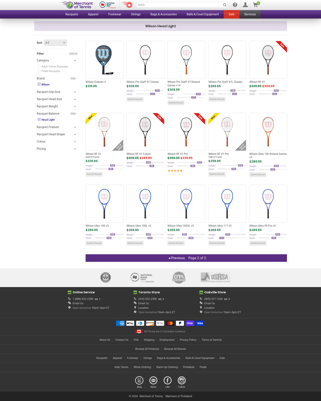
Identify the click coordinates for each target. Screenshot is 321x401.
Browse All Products (147, 349)
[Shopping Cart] (255, 6)
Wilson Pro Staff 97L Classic (225, 81)
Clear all (73, 54)
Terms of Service (212, 339)
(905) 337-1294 (213, 299)
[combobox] (181, 5)
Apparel (117, 358)
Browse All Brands (175, 349)
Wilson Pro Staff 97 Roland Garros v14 (183, 83)
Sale (222, 358)
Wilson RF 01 (257, 81)
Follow (182, 380)
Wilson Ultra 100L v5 (139, 225)
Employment (167, 339)
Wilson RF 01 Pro (177, 153)
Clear (73, 78)
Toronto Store (149, 292)
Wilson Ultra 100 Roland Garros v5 (268, 155)
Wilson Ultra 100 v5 (97, 225)
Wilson (45, 84)
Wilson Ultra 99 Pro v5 (262, 225)
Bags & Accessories (168, 358)
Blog (139, 380)
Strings (147, 358)
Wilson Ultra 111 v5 (220, 225)
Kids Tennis (121, 367)
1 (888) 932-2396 (83, 299)
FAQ (136, 339)
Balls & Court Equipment (200, 358)
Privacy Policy (188, 339)
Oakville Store (215, 292)
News (153, 380)
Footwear (132, 358)
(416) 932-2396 (147, 299)
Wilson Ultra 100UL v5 (180, 225)
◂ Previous (177, 258)
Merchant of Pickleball (178, 396)
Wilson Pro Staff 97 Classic (143, 81)
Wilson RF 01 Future (138, 153)
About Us (104, 339)
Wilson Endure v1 (96, 81)
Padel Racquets (50, 71)
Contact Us (121, 339)
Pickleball (188, 367)
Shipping (149, 339)
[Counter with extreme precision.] (104, 60)
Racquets (102, 358)
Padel (203, 367)
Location (143, 307)
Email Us (78, 303)
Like (167, 380)
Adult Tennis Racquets (54, 66)
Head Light (48, 119)
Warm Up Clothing (167, 367)
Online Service (84, 292)
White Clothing (142, 367)
